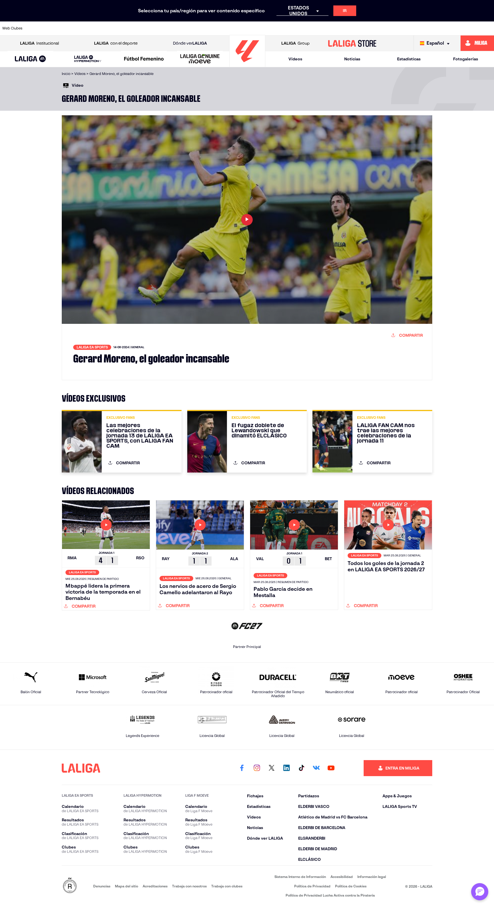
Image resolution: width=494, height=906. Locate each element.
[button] (30, 59)
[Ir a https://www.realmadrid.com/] (393, 28)
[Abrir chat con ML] (479, 891)
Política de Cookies (350, 886)
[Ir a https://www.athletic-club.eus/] (41, 28)
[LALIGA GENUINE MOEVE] (200, 59)
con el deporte (116, 43)
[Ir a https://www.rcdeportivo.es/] (323, 28)
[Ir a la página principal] (247, 64)
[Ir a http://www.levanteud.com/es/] (229, 28)
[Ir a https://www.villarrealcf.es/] (487, 28)
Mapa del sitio (126, 886)
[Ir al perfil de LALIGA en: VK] (316, 768)
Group (295, 43)
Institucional (39, 43)
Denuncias (101, 886)
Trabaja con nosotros (189, 886)
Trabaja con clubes (226, 886)
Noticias (352, 59)
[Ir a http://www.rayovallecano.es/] (299, 28)
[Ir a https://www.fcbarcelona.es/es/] (182, 28)
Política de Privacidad (312, 886)
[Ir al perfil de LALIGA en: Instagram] (257, 768)
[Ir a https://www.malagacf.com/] (252, 28)
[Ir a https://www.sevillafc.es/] (440, 28)
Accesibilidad (341, 877)
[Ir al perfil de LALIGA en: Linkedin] (286, 768)
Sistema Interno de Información (300, 877)
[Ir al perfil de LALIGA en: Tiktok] (301, 768)
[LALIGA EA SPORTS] (30, 59)
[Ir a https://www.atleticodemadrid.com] (65, 28)
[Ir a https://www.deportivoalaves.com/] (135, 28)
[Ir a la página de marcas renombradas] (70, 886)
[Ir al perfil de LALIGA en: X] (271, 768)
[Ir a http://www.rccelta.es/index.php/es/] (111, 28)
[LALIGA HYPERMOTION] (88, 59)
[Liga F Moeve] (144, 59)
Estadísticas (409, 59)
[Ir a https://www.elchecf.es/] (159, 28)
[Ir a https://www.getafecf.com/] (206, 28)
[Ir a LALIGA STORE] (352, 43)
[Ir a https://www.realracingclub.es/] (276, 28)
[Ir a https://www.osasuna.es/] (88, 28)
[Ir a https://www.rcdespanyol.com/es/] (346, 28)
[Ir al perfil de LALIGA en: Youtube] (331, 768)
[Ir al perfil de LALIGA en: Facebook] (242, 768)
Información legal (371, 877)
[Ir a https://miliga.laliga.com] (477, 43)
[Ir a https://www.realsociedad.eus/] (417, 28)
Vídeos (295, 59)
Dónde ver (190, 43)
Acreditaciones (155, 886)
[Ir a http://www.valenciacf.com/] (464, 28)
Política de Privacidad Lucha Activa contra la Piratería (330, 895)
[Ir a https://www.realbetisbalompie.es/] (370, 28)
